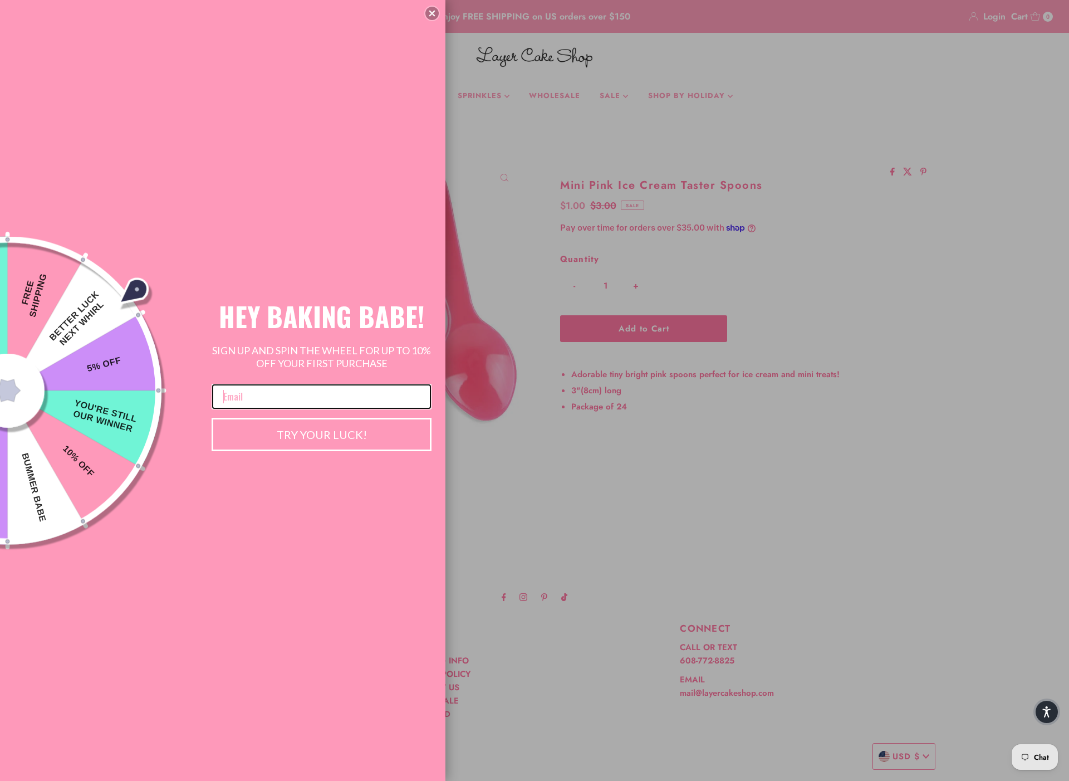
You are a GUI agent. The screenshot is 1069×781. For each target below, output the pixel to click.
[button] (432, 13)
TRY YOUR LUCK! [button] (322, 434)
